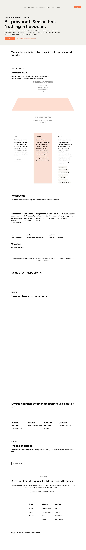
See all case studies (18, 463)
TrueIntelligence (42, 7)
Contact (58, 7)
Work (37, 7)
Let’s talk (76, 7)
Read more (18, 159)
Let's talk (8, 38)
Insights (48, 7)
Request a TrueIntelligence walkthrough (43, 491)
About (25, 7)
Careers (53, 7)
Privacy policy (15, 534)
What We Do (30, 7)
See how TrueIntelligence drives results (26, 38)
